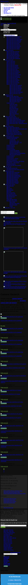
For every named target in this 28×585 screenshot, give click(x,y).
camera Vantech (17, 298)
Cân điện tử (7, 535)
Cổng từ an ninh (8, 543)
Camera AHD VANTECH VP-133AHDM (11, 356)
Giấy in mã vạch (8, 542)
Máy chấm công (8, 536)
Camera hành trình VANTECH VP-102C (11, 406)
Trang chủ (6, 24)
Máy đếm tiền (7, 546)
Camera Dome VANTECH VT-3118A (10, 394)
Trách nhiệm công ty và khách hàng (13, 491)
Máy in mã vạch (8, 540)
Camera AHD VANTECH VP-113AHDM (11, 332)
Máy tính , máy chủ (8, 531)
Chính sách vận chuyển (10, 501)
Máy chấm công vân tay (10, 538)
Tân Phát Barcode (8, 507)
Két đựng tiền (7, 544)
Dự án (5, 11)
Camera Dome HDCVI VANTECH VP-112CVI (13, 368)
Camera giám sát (11, 23)
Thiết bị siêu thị (8, 548)
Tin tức (6, 562)
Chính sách (7, 563)
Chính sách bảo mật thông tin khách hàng (15, 493)
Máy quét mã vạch (8, 529)
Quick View (4, 318)
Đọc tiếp (3, 326)
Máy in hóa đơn (8, 539)
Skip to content (4, 1)
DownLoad (7, 564)
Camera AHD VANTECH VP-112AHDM (11, 320)
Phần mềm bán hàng (9, 532)
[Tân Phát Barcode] (6, 18)
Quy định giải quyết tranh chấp (12, 492)
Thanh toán (7, 9)
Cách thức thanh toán (9, 502)
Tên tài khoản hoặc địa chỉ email (10, 573)
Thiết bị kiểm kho (8, 547)
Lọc (16, 213)
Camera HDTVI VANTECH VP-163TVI (11, 417)
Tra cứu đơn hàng (9, 7)
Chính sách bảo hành (9, 500)
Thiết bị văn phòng (8, 550)
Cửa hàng (6, 28)
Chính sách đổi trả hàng (10, 498)
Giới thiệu (6, 26)
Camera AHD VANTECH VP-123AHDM (11, 344)
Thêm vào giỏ (4, 337)
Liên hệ (6, 10)
